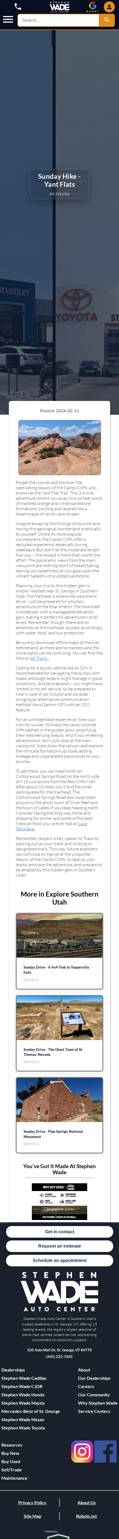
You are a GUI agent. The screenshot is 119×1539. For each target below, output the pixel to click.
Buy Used (10, 1461)
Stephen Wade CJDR (21, 1386)
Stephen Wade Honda (22, 1394)
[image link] (59, 1310)
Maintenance (14, 1477)
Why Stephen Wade (98, 1402)
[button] (8, 20)
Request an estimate (59, 1246)
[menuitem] (30, 1378)
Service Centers (94, 1411)
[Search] (107, 20)
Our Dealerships (94, 1378)
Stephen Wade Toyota (23, 1427)
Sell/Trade (11, 1469)
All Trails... (39, 658)
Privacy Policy (32, 1502)
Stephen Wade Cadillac (24, 1378)
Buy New (10, 1453)
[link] (82, 1463)
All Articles (60, 193)
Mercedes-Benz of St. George (30, 1411)
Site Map (32, 1516)
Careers (86, 1386)
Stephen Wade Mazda (23, 1402)
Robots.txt (86, 1516)
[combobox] (58, 20)
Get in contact (59, 1231)
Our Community (94, 1394)
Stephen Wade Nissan (22, 1419)
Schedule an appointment (60, 1260)
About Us (86, 1502)
